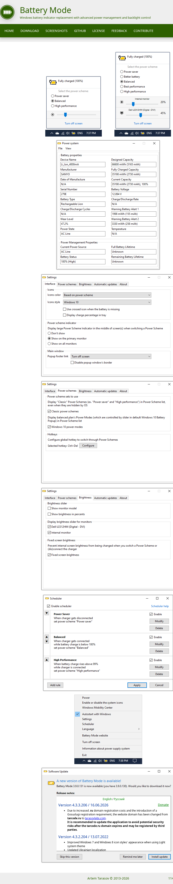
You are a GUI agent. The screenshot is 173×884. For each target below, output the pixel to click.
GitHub (80, 31)
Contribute (143, 31)
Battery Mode (45, 10)
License (98, 31)
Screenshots (57, 31)
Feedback (119, 31)
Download (29, 31)
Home (9, 31)
